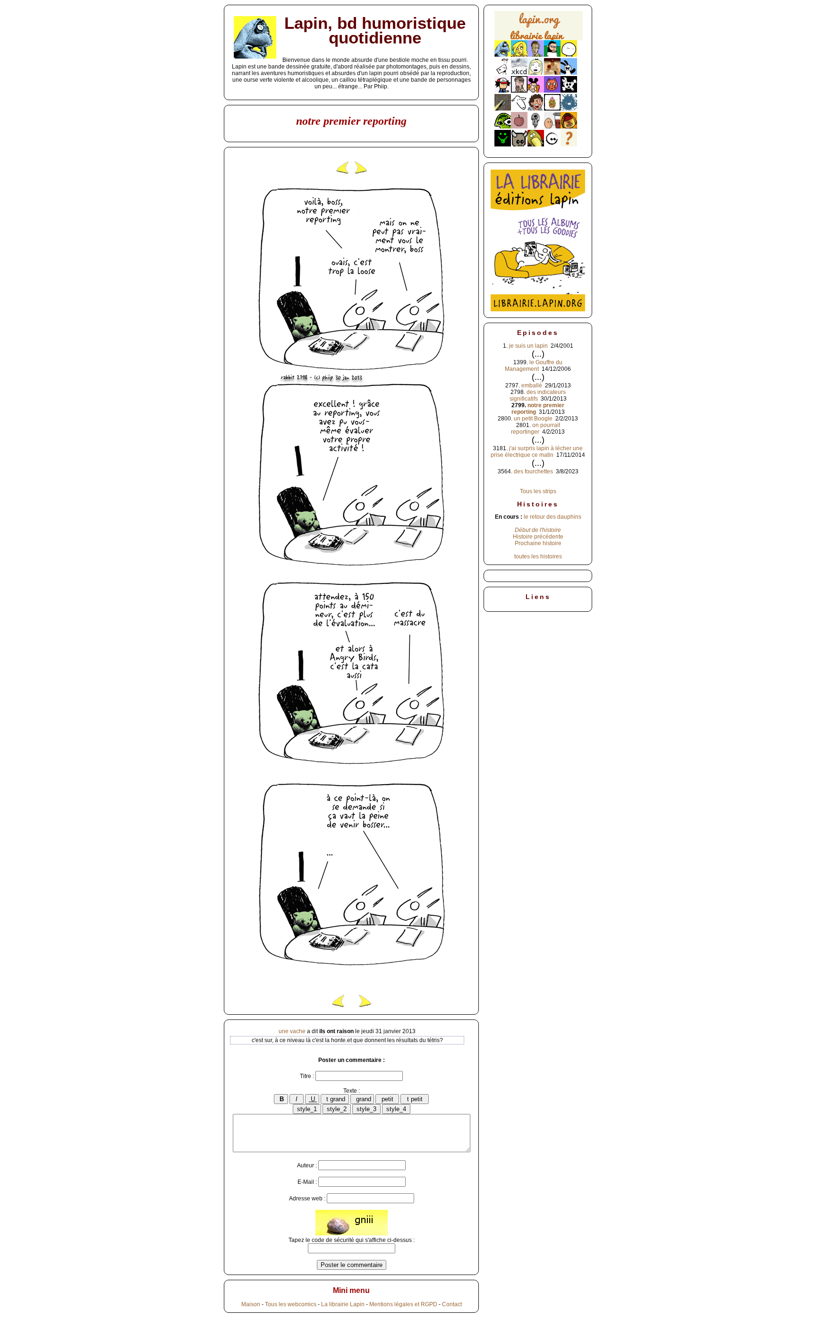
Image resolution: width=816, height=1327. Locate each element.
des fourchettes (533, 471)
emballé (531, 385)
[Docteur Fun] (535, 90)
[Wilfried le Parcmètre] (535, 126)
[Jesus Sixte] (519, 90)
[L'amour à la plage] (552, 108)
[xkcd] (519, 72)
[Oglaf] (519, 54)
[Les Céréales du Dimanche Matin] (535, 54)
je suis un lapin (528, 345)
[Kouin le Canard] (535, 144)
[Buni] (569, 72)
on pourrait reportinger (535, 428)
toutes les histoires (538, 556)
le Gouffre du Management (533, 365)
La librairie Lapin (343, 1304)
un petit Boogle (533, 418)
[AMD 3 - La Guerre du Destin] (519, 144)
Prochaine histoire (538, 543)
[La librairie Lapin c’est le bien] (538, 309)
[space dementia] (569, 90)
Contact (452, 1304)
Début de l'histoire (538, 530)
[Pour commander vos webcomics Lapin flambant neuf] (538, 39)
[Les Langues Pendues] (502, 126)
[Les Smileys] (502, 144)
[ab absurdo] (569, 54)
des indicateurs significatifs (538, 395)
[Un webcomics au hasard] (569, 144)
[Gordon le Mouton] (519, 108)
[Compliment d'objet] (519, 126)
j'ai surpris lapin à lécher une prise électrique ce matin (537, 451)
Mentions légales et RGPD (403, 1304)
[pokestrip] (502, 90)
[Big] (552, 72)
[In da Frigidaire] (552, 126)
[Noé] (502, 108)
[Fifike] (502, 72)
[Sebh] (552, 54)
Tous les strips (538, 491)
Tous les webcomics (290, 1304)
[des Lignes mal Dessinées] (535, 72)
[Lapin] (502, 54)
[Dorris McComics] (552, 90)
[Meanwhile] (569, 108)
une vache (292, 1031)
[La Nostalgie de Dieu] (552, 144)
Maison (250, 1304)
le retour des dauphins (552, 517)
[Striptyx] (535, 108)
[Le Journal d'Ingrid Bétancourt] (569, 126)
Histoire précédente (538, 536)
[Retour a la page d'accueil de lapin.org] (538, 28)
